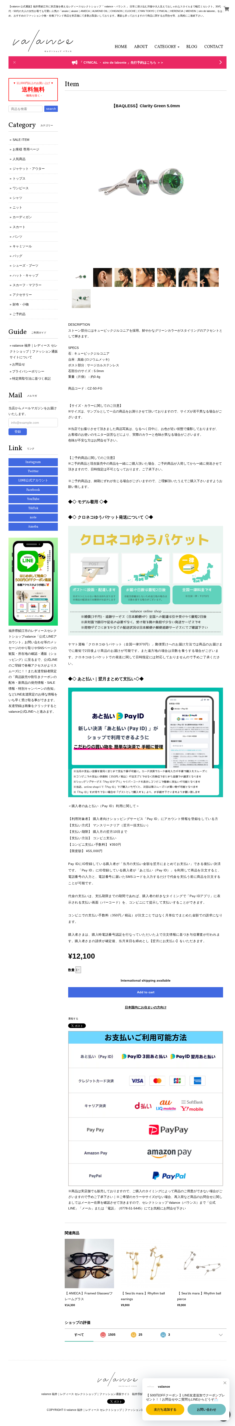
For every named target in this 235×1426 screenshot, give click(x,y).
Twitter (33, 471)
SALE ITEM (21, 139)
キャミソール (22, 246)
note (33, 517)
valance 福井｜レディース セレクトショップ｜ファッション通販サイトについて (34, 351)
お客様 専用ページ (26, 149)
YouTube (33, 499)
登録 (17, 431)
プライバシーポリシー (28, 371)
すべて (79, 1334)
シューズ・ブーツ (25, 265)
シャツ (17, 198)
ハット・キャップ (25, 275)
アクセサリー (22, 294)
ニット (17, 207)
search (51, 108)
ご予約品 (19, 314)
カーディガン (22, 217)
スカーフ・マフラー (27, 285)
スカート (19, 227)
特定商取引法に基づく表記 (31, 378)
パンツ (17, 236)
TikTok (33, 508)
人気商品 (19, 159)
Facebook (33, 490)
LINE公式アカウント (33, 480)
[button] (167, 47)
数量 (71, 970)
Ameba (33, 527)
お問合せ (18, 364)
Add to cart (145, 992)
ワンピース (21, 188)
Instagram (33, 462)
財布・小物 (21, 304)
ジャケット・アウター (29, 168)
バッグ (17, 256)
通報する (73, 1018)
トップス (19, 178)
